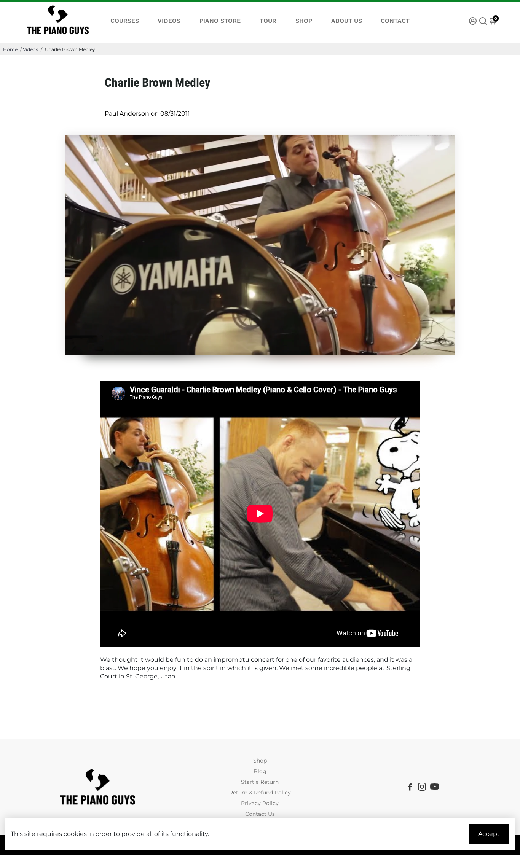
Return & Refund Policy (260, 793)
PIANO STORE (220, 20)
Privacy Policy (260, 803)
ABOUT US (346, 20)
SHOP (303, 20)
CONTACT (395, 20)
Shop (260, 761)
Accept (489, 833)
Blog (260, 771)
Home (10, 49)
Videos (30, 49)
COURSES (124, 20)
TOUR (268, 20)
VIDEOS (169, 20)
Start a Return (260, 782)
